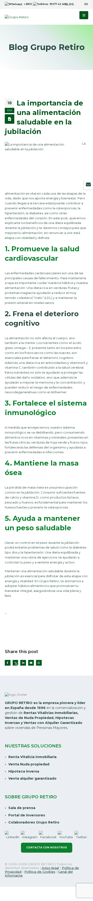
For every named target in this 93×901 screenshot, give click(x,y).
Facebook (7, 663)
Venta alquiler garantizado (32, 778)
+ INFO (25, 4)
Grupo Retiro (49, 581)
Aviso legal (50, 868)
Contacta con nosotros (46, 847)
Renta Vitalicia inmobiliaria (32, 757)
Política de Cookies (39, 872)
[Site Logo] (17, 17)
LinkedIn (23, 663)
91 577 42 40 (55, 4)
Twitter (15, 663)
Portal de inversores (26, 815)
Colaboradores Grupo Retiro (33, 822)
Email (31, 663)
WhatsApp (39, 663)
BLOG (69, 4)
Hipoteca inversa (23, 771)
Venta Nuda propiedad (28, 764)
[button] (83, 15)
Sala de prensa (21, 808)
